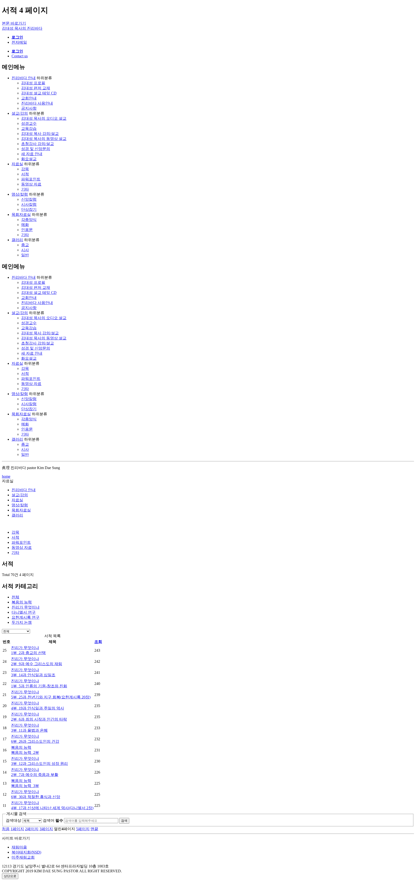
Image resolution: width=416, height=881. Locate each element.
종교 (25, 245)
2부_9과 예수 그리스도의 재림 (36, 664)
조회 (98, 642)
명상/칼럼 (20, 194)
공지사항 (29, 108)
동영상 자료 (31, 184)
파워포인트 (30, 179)
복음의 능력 (22, 602)
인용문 (27, 230)
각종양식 (29, 220)
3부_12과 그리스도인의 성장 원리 (39, 764)
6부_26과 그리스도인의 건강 (35, 741)
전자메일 (19, 42)
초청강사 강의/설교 (37, 144)
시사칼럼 (29, 204)
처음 (6, 829)
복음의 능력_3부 (25, 786)
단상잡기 (29, 209)
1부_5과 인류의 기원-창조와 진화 (39, 686)
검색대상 (13, 820)
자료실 (17, 164)
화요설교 (29, 159)
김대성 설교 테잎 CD (39, 93)
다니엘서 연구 (24, 612)
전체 (15, 597)
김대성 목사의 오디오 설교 (43, 118)
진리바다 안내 (24, 78)
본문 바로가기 (14, 23)
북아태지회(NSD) (26, 852)
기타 (25, 189)
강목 (25, 169)
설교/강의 (20, 113)
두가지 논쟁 (22, 622)
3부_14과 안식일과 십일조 (33, 675)
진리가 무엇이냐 (25, 607)
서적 (25, 174)
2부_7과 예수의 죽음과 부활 (34, 775)
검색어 (53, 820)
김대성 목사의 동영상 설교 (43, 139)
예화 (25, 225)
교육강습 (29, 128)
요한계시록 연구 (25, 617)
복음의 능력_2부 (25, 752)
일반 (25, 255)
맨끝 (94, 829)
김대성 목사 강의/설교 (40, 134)
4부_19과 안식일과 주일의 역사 (37, 708)
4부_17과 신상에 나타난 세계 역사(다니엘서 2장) (52, 808)
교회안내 (29, 98)
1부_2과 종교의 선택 (28, 653)
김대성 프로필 (33, 83)
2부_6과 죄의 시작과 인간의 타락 (39, 719)
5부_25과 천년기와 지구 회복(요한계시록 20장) (51, 697)
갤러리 (17, 240)
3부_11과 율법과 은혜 (29, 730)
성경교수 (29, 123)
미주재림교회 (23, 857)
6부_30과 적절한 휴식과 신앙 (35, 797)
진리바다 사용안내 (37, 103)
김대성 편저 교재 (35, 88)
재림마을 (19, 847)
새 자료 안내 (31, 154)
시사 (25, 250)
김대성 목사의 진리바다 (22, 28)
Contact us (20, 56)
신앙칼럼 (29, 199)
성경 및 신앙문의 (35, 149)
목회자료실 (21, 214)
